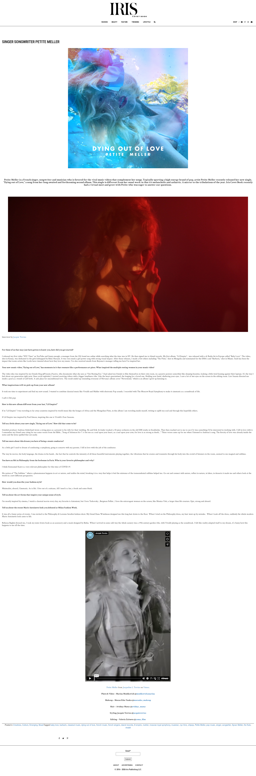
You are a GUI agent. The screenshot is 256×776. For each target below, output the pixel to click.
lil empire (138, 725)
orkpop (191, 725)
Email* (128, 751)
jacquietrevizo (139, 713)
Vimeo (146, 687)
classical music (74, 725)
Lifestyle (147, 22)
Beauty (114, 22)
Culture (25, 725)
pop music (210, 725)
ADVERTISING (127, 765)
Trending (135, 22)
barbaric (63, 725)
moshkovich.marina (145, 693)
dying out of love (88, 725)
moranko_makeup (142, 700)
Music (41, 725)
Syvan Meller (237, 725)
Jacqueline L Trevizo (131, 687)
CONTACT (139, 765)
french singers (114, 725)
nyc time (183, 725)
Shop (235, 22)
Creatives (17, 725)
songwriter (226, 725)
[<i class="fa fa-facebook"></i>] (245, 22)
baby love (55, 725)
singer (218, 725)
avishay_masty (139, 706)
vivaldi (128, 727)
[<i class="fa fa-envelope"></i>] (251, 22)
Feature (124, 22)
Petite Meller (112, 687)
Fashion (104, 22)
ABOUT (116, 765)
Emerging (33, 725)
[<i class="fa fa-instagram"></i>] (248, 22)
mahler (146, 725)
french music (101, 725)
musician (175, 725)
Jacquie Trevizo (19, 337)
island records (127, 725)
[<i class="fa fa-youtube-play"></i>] (241, 22)
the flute (247, 725)
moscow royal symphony (160, 725)
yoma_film (141, 719)
